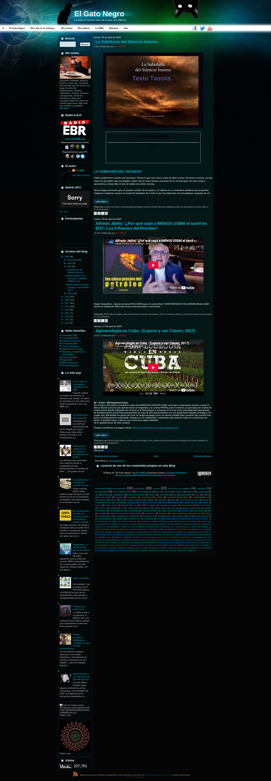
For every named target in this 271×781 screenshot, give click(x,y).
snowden (206, 547)
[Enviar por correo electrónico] (95, 213)
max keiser (126, 540)
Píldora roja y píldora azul (79, 607)
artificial (194, 521)
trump (168, 518)
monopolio (176, 540)
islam (137, 537)
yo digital (189, 550)
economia (187, 314)
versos (162, 550)
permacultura (201, 516)
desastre (174, 502)
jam (145, 537)
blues (205, 500)
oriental (124, 207)
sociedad (148, 518)
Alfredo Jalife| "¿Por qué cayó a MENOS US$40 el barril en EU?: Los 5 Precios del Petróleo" (151, 226)
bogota (119, 497)
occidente (125, 542)
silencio (179, 207)
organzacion (180, 542)
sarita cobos (167, 547)
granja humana (144, 534)
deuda (153, 529)
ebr (175, 440)
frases (205, 502)
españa (178, 491)
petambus (107, 518)
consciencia (164, 526)
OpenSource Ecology (72, 349)
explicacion (197, 314)
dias (162, 529)
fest (175, 494)
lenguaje (199, 537)
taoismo (191, 207)
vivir (173, 500)
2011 (67, 323)
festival (190, 491)
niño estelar (111, 542)
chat (124, 524)
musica (156, 488)
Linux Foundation (70, 346)
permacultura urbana (105, 545)
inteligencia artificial (121, 537)
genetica (129, 534)
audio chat (206, 521)
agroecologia (140, 440)
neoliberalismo (165, 516)
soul (159, 518)
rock (135, 505)
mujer (187, 540)
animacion (174, 521)
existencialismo (200, 497)
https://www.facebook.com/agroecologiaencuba (155, 427)
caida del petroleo (131, 314)
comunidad (133, 510)
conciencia (146, 497)
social (100, 550)
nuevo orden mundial (131, 500)
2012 (67, 319)
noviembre (72, 260)
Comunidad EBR (70, 338)
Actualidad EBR (69, 335)
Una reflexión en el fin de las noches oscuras (81, 483)
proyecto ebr (133, 518)
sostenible (111, 550)
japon (153, 537)
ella (99, 532)
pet (96, 518)
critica (159, 510)
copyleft (119, 502)
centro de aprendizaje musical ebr (182, 508)
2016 (67, 306)
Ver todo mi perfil (80, 175)
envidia (154, 532)
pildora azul (153, 545)
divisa (178, 314)
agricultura (109, 440)
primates (192, 545)
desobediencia (139, 529)
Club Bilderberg (183, 518)
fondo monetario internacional (186, 513)
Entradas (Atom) (117, 460)
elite (209, 510)
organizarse (165, 542)
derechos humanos (119, 529)
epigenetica (167, 532)
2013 (67, 316)
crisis (164, 502)
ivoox (112, 207)
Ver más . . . (66, 211)
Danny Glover (201, 518)
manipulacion (104, 516)
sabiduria (170, 207)
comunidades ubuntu (117, 526)
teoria (132, 550)
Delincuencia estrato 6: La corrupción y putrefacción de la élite (80, 451)
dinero (152, 494)
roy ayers (143, 547)
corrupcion (147, 510)
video (204, 207)
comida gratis (173, 524)
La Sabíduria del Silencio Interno (74, 271)
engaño (119, 532)
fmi (110, 534)
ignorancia (189, 534)
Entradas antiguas (203, 456)
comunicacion (190, 524)
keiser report (111, 505)
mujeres (197, 540)
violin (179, 550)
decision (185, 510)
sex (178, 547)
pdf (130, 207)
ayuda (106, 494)
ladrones (187, 537)
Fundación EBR (69, 343)
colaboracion (157, 524)
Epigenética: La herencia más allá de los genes (81, 547)
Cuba (107, 450)
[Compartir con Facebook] (106, 213)
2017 (67, 303)
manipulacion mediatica (127, 516)
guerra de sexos (163, 534)
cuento (193, 526)
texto (198, 207)
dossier (195, 529)
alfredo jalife (116, 314)
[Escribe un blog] (99, 213)
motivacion (148, 516)
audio (106, 207)
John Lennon (127, 521)
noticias (180, 516)
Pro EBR (79, 170)
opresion (151, 542)
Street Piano (160, 521)
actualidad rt (116, 508)
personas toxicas (127, 545)
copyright (131, 502)
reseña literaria (158, 207)
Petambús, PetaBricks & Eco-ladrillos (73, 353)
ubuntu (152, 550)
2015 (67, 309)
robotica (132, 547)
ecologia (182, 440)
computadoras (117, 510)
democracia (101, 529)
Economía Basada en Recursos (158, 775)
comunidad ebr (143, 491)
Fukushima (100, 521)
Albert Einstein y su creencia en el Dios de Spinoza (81, 677)
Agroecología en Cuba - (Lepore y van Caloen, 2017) (78, 287)
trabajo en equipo (169, 505)
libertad (125, 505)
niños (113, 500)
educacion (198, 510)
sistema (195, 547)
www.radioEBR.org (75, 139)
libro (118, 207)
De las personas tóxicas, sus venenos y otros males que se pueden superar (81, 516)
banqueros (103, 524)
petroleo (208, 314)
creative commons (149, 502)
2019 (67, 296)
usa (97, 494)
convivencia (180, 526)
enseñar (130, 532)
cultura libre (172, 510)
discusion (183, 529)
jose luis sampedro (169, 537)
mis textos (139, 488)
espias (179, 532)
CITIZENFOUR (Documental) (80, 416)
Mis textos (66, 28)
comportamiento (103, 502)
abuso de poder (103, 497)
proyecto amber (116, 547)
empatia (102, 513)
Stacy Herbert (144, 521)
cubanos (157, 440)
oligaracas (138, 542)
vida (206, 494)
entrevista (143, 532)
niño (100, 542)
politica (119, 518)
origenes (204, 542)
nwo (198, 494)
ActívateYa (186, 505)
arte (185, 521)
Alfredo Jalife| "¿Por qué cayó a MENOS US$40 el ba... (76, 278)
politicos (181, 545)
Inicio (156, 456)
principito (204, 545)
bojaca (115, 524)
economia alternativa (177, 497)
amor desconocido (189, 500)
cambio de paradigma (138, 508)
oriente (193, 542)
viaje (171, 550)
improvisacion (204, 534)
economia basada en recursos (110, 488)
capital (157, 508)
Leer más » (101, 201)
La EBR (99, 28)
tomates (142, 550)
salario (154, 547)
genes (119, 534)
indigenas (103, 537)
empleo (108, 532)
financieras (100, 534)
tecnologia (151, 505)
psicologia (137, 207)
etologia (137, 513)
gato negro (186, 494)
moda (164, 540)
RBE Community (70, 362)
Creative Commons (71, 341)
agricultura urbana (124, 440)
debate (204, 526)
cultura (159, 497)
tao (185, 207)
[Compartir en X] (102, 213)
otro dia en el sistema (179, 488)
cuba (149, 440)
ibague (208, 513)
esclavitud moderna (120, 513)
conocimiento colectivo (143, 526)
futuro (98, 505)
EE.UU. (102, 508)
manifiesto (112, 540)
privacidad (100, 547)
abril (69, 266)
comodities (152, 314)
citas (131, 524)
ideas (178, 534)
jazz (158, 491)
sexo (185, 547)
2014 (67, 313)
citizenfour (142, 524)
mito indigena (152, 540)
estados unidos (190, 502)
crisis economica (167, 314)
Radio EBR (67, 360)
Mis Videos (84, 28)
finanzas (163, 513)
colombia (201, 488)
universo (162, 500)
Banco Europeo (203, 505)
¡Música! (113, 28)
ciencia (167, 491)
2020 (67, 256)
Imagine (113, 521)
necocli (207, 540)
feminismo (150, 513)
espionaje (191, 532)
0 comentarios (101, 209)
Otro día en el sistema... (43, 28)
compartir (131, 497)
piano (142, 545)
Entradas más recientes (106, 456)
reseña (146, 207)
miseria (138, 540)
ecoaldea (206, 529)
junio (70, 263)
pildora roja (167, 545)
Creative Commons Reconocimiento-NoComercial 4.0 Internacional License (151, 473)
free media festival (122, 491)
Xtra (126, 28)
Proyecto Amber (69, 357)
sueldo (123, 550)
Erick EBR (140, 777)
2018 (67, 300)
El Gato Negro (99, 14)
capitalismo (118, 494)
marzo (70, 293)
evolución (203, 532)
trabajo (150, 500)
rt (141, 505)
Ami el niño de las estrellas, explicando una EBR (80, 385)
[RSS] (75, 775)
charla (144, 314)
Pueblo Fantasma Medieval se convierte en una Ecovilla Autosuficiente (74, 641)
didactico (171, 529)
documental (168, 440)
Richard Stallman (70, 365)
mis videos (100, 500)
